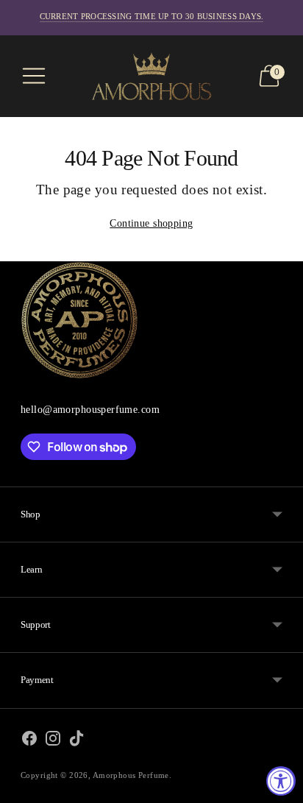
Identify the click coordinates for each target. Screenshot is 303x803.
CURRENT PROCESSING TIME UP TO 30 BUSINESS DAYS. (152, 16)
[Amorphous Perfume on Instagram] (53, 741)
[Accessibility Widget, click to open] (281, 781)
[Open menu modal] (33, 75)
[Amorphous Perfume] (152, 76)
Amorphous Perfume (131, 775)
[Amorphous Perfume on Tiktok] (76, 741)
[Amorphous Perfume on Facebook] (29, 741)
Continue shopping (151, 223)
